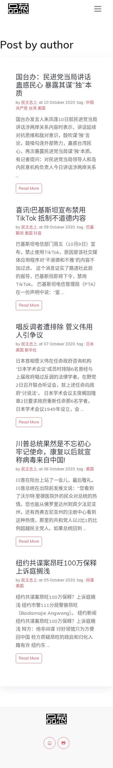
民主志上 (29, 102)
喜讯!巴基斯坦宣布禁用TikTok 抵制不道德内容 (51, 214)
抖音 (38, 233)
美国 (41, 108)
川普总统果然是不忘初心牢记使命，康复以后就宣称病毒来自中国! (53, 451)
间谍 (90, 580)
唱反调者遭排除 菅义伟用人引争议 (54, 331)
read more (29, 188)
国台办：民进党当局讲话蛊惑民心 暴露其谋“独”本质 (54, 85)
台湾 (33, 108)
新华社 (31, 349)
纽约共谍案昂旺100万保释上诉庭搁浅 (56, 567)
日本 (90, 343)
